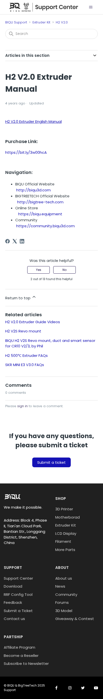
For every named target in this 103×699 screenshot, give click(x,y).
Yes (38, 270)
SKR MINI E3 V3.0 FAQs (24, 364)
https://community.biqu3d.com (45, 226)
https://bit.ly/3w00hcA (26, 152)
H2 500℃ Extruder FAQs (26, 355)
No (64, 270)
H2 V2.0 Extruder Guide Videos (32, 321)
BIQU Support (16, 22)
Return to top (18, 298)
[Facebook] (7, 241)
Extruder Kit (41, 22)
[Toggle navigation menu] (91, 7)
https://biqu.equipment (40, 214)
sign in (22, 406)
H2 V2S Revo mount (23, 331)
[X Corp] (14, 241)
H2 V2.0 (62, 22)
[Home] (43, 6)
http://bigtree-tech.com (40, 202)
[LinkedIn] (22, 241)
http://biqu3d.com (33, 190)
